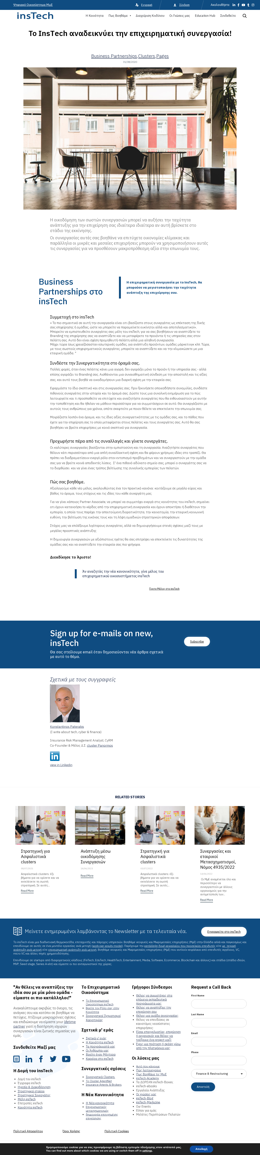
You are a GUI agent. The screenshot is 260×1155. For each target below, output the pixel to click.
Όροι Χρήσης (71, 1131)
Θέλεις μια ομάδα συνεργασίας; (157, 1016)
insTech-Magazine (148, 1102)
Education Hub (205, 16)
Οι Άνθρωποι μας (97, 1050)
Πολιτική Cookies (116, 1131)
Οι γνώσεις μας (146, 1094)
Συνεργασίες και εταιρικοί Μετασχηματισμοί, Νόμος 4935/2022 (218, 859)
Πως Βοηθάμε (118, 16)
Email (194, 1033)
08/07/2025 (27, 868)
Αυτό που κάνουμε (148, 1066)
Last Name (197, 1014)
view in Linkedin (61, 765)
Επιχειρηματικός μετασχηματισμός (97, 1109)
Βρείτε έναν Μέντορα (101, 1054)
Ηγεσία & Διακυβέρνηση (34, 1087)
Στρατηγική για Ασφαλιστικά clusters (35, 856)
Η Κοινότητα (95, 16)
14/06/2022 (206, 873)
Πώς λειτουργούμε (148, 1070)
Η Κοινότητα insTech (100, 1042)
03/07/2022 (146, 868)
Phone (195, 1052)
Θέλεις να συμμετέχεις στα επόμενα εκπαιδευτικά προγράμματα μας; (154, 1000)
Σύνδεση (184, 5)
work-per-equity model (107, 946)
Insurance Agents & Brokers (104, 1084)
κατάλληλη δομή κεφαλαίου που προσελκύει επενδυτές (179, 946)
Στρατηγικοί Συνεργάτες (34, 1095)
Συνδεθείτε (228, 16)
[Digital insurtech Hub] (35, 15)
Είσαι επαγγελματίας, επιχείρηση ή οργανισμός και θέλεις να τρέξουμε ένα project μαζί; (158, 1036)
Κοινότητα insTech (30, 1107)
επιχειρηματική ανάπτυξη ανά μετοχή (72, 949)
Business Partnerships (114, 56)
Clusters (146, 56)
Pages (162, 56)
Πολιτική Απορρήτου (28, 1131)
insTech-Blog (144, 1098)
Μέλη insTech (27, 1099)
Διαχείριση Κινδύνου (150, 16)
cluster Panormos (100, 745)
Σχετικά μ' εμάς (96, 1038)
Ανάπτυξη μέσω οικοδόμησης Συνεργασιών (96, 856)
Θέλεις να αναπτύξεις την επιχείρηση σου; (153, 1009)
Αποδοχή (201, 1149)
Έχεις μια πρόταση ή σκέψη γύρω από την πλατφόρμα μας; (158, 1046)
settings (147, 1151)
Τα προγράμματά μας (100, 1046)
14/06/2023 (87, 868)
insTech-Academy (147, 1078)
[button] (164, 588)
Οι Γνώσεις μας (179, 16)
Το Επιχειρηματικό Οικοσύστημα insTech (99, 1002)
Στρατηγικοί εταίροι (31, 1091)
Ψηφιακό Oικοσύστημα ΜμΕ (33, 5)
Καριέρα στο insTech (99, 1059)
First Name (197, 995)
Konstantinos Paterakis (67, 727)
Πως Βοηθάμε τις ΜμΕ (151, 1074)
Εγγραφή (146, 5)
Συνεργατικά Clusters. (100, 1077)
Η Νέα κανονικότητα (100, 1103)
